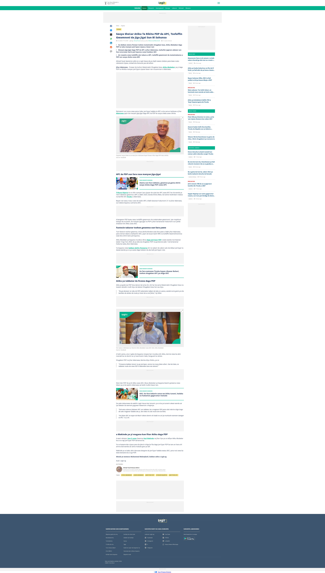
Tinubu (129, 197)
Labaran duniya (192, 177)
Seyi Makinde (149, 438)
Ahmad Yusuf (137, 40)
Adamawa (120, 113)
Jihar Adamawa (138, 475)
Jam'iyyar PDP (150, 475)
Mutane (188, 8)
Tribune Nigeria (122, 193)
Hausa (137, 8)
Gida (117, 25)
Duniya (167, 8)
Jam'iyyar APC (173, 475)
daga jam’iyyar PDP (154, 240)
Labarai (174, 8)
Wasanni (151, 8)
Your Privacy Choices (164, 572)
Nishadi (181, 8)
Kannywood (159, 8)
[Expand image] (181, 118)
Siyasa (144, 8)
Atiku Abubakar (169, 67)
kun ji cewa (132, 438)
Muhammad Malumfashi (154, 40)
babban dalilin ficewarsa (138, 248)
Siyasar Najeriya (161, 475)
